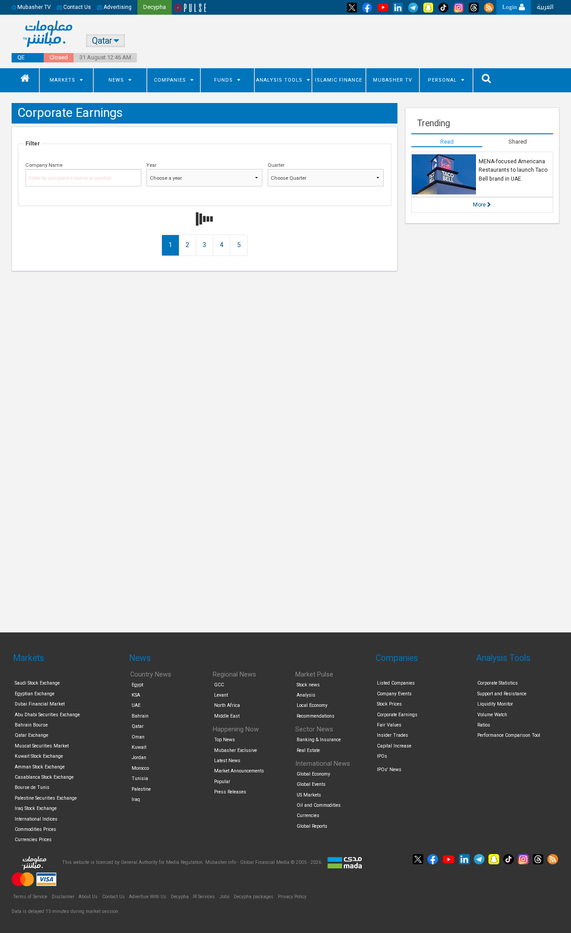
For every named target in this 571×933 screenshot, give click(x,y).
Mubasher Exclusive (235, 750)
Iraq (136, 799)
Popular (222, 781)
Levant (221, 695)
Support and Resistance (501, 694)
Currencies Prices (33, 839)
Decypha (180, 897)
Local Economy (312, 705)
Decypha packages (253, 897)
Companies (170, 80)
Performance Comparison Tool (508, 735)
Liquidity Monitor (495, 704)
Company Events (394, 694)
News (116, 80)
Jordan (139, 757)
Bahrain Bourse (31, 725)
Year (151, 165)
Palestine (141, 789)
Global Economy (313, 774)
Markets (62, 80)
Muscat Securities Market (42, 746)
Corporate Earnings (397, 715)
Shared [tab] (518, 141)
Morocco (140, 768)
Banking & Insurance (319, 740)
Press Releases (230, 792)
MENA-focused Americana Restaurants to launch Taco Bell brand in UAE (513, 170)
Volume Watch (492, 715)
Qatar (138, 726)
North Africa (227, 705)
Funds (223, 80)
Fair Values (389, 725)
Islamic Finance (338, 80)
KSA (136, 695)
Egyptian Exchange (34, 694)
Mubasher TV (392, 80)
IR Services (204, 897)
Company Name (43, 165)
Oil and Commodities (319, 805)
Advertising (117, 7)
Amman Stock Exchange (40, 767)
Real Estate (308, 750)
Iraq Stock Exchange (36, 808)
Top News (224, 740)
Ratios (483, 725)
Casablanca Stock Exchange (44, 777)
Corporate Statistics (497, 683)
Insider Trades (392, 735)
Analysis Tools (279, 80)
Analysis (306, 695)
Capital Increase (394, 746)
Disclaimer (63, 897)
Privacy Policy (292, 897)
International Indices (36, 819)
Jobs (224, 897)
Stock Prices (389, 704)
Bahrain (140, 716)
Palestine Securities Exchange (46, 798)
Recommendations (316, 716)
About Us (88, 897)
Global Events (311, 784)
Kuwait (139, 747)
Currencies (308, 815)
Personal (442, 80)
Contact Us (76, 7)
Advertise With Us (147, 897)
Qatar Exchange (31, 735)
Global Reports (312, 826)
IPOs (382, 756)
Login (510, 6)
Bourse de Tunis (32, 787)
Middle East (227, 716)
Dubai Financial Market (40, 704)
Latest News (227, 761)
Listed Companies (396, 683)
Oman (138, 737)
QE (21, 57)
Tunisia (140, 778)
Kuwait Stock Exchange (39, 756)
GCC (219, 685)
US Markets (309, 795)
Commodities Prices (35, 829)
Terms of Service (30, 897)
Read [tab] (447, 141)
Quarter (276, 165)
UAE (136, 705)
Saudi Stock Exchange (37, 683)
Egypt (137, 685)
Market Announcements (239, 771)
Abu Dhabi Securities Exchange (47, 715)
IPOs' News (389, 769)
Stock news (308, 685)
